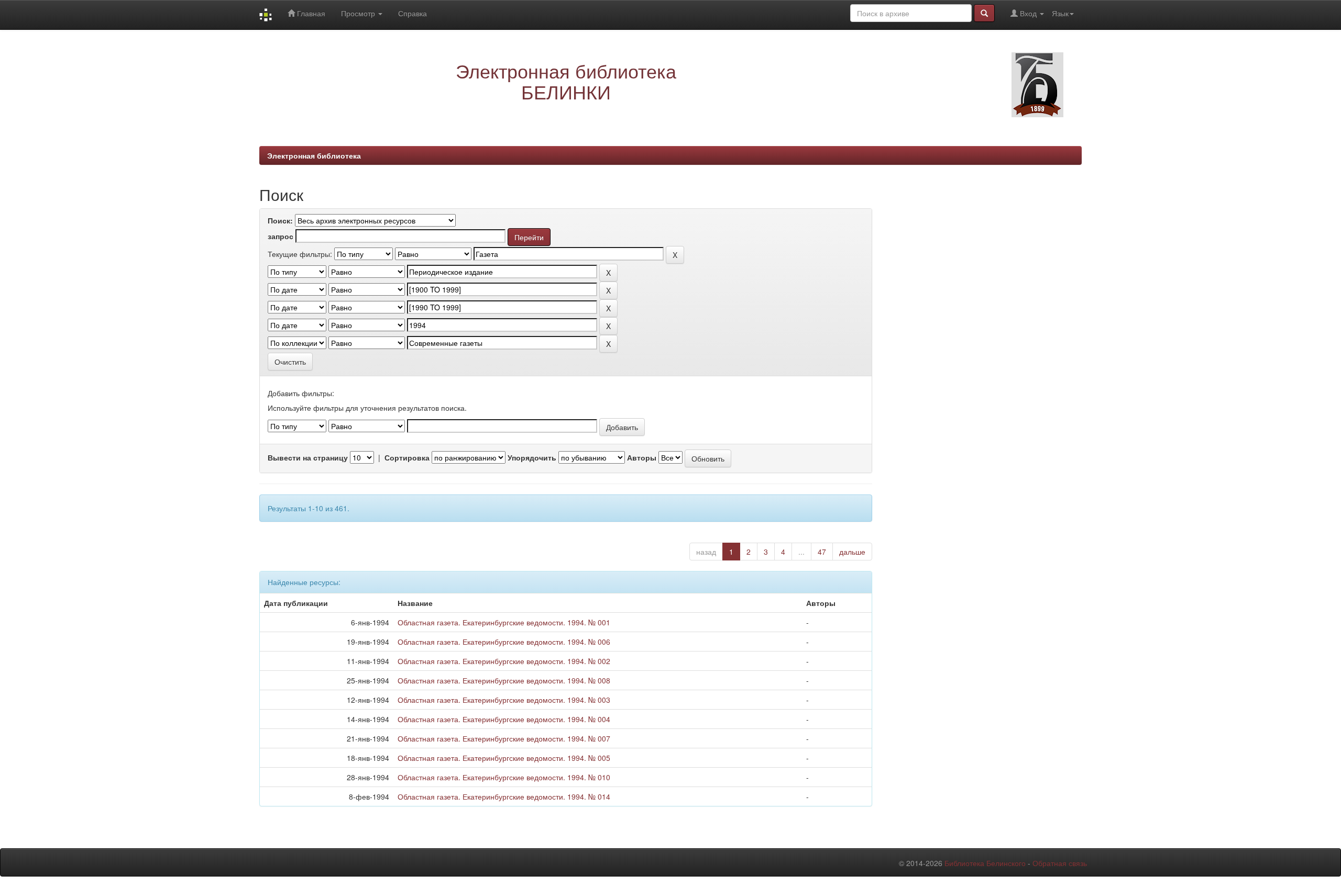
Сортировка (407, 457)
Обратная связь (1059, 863)
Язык (1060, 13)
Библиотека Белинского (985, 863)
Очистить (290, 361)
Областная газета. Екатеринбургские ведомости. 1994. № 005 (504, 758)
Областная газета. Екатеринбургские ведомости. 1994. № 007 (504, 738)
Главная (310, 13)
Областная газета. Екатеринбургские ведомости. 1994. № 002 (504, 661)
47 (822, 551)
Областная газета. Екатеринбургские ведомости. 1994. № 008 (504, 680)
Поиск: (280, 220)
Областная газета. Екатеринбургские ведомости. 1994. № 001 (504, 622)
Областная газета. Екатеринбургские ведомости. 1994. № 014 (504, 796)
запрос (280, 236)
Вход (1028, 13)
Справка (412, 13)
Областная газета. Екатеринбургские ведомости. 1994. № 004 (504, 719)
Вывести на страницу (308, 457)
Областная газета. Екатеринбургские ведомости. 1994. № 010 (504, 777)
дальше (852, 551)
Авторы (641, 457)
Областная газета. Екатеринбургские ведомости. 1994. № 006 (504, 641)
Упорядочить (532, 457)
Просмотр (359, 13)
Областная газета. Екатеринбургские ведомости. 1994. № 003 (504, 699)
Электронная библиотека (314, 155)
